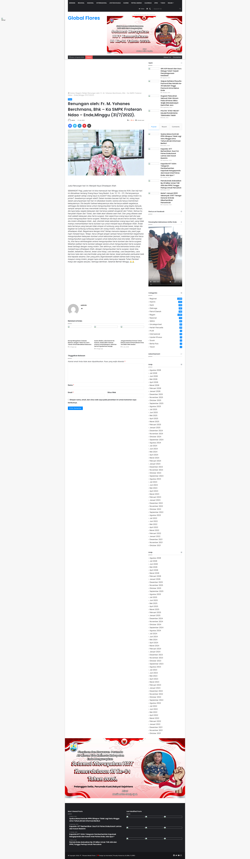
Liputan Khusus (115, 3)
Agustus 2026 (155, 370)
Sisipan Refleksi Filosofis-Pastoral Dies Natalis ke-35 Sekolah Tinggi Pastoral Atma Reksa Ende (171, 86)
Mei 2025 (153, 415)
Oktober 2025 (155, 400)
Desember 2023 (156, 467)
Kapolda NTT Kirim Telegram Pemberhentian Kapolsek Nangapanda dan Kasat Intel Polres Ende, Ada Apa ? (171, 169)
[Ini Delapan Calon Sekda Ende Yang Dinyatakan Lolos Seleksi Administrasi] (135, 821)
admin (73, 120)
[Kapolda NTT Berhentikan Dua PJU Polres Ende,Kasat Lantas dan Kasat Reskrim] (153, 151)
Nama (71, 385)
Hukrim (126, 3)
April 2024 (154, 455)
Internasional (101, 3)
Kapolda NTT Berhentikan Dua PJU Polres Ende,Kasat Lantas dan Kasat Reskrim (170, 153)
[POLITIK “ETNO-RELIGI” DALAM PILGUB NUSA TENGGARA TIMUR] (153, 113)
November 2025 (156, 397)
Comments (175, 127)
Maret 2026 (154, 385)
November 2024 (156, 434)
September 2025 (156, 403)
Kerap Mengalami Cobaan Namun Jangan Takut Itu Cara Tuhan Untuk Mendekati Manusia (79, 342)
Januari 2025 (155, 428)
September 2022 (156, 512)
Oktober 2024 (155, 437)
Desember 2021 (156, 539)
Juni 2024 (154, 449)
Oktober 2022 (155, 509)
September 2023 (156, 476)
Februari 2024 (155, 461)
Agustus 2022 (155, 515)
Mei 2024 (153, 452)
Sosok (152, 340)
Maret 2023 (154, 494)
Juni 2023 (154, 485)
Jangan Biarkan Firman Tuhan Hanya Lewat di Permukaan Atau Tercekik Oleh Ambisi (132, 342)
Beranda (72, 3)
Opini (156, 3)
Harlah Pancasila (156, 327)
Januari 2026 (155, 391)
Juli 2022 (153, 518)
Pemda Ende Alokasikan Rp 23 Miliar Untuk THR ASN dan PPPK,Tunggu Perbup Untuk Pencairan (171, 184)
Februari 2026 (155, 388)
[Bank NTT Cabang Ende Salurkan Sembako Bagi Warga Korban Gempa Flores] (135, 832)
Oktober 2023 (155, 473)
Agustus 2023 (155, 479)
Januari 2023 (155, 500)
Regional (81, 3)
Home (72, 93)
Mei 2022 (153, 524)
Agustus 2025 (155, 406)
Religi (84, 93)
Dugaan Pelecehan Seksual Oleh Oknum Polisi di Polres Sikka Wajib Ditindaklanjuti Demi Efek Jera (169, 100)
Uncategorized (156, 324)
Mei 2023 (153, 488)
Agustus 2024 (155, 443)
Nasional (90, 3)
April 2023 (154, 491)
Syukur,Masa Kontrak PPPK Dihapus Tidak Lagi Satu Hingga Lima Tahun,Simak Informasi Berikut (171, 138)
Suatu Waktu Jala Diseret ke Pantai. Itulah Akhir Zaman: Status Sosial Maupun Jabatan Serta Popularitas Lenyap (105, 343)
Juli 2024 (153, 446)
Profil (152, 331)
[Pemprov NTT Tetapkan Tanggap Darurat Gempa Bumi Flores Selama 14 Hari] (154, 843)
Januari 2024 (155, 464)
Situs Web (112, 392)
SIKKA (152, 321)
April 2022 (154, 527)
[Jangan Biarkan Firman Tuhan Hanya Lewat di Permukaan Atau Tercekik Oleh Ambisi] (132, 332)
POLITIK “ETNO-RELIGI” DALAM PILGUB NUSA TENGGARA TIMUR (170, 113)
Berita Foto (154, 344)
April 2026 (154, 382)
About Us (167, 57)
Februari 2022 (155, 533)
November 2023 (156, 470)
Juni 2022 (154, 521)
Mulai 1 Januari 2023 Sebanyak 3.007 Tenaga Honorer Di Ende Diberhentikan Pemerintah (171, 198)
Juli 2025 (153, 409)
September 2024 (156, 440)
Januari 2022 (155, 536)
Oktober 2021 (155, 545)
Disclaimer (177, 57)
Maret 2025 (154, 421)
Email (71, 392)
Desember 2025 (156, 394)
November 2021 (156, 542)
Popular (154, 127)
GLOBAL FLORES (130, 855)
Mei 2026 (153, 379)
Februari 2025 (155, 425)
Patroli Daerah (136, 3)
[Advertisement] (106, 75)
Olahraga (148, 3)
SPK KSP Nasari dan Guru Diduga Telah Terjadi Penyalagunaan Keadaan (171, 72)
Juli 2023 (153, 482)
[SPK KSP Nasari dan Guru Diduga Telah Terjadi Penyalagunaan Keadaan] (153, 71)
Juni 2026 (154, 376)
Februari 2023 (155, 497)
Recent (164, 127)
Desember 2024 (156, 431)
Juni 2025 (154, 412)
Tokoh (163, 3)
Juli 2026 (153, 373)
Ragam (170, 3)
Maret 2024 (154, 458)
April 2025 (154, 418)
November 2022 (156, 506)
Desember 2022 (156, 503)
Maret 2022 (154, 530)
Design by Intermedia (105, 855)
